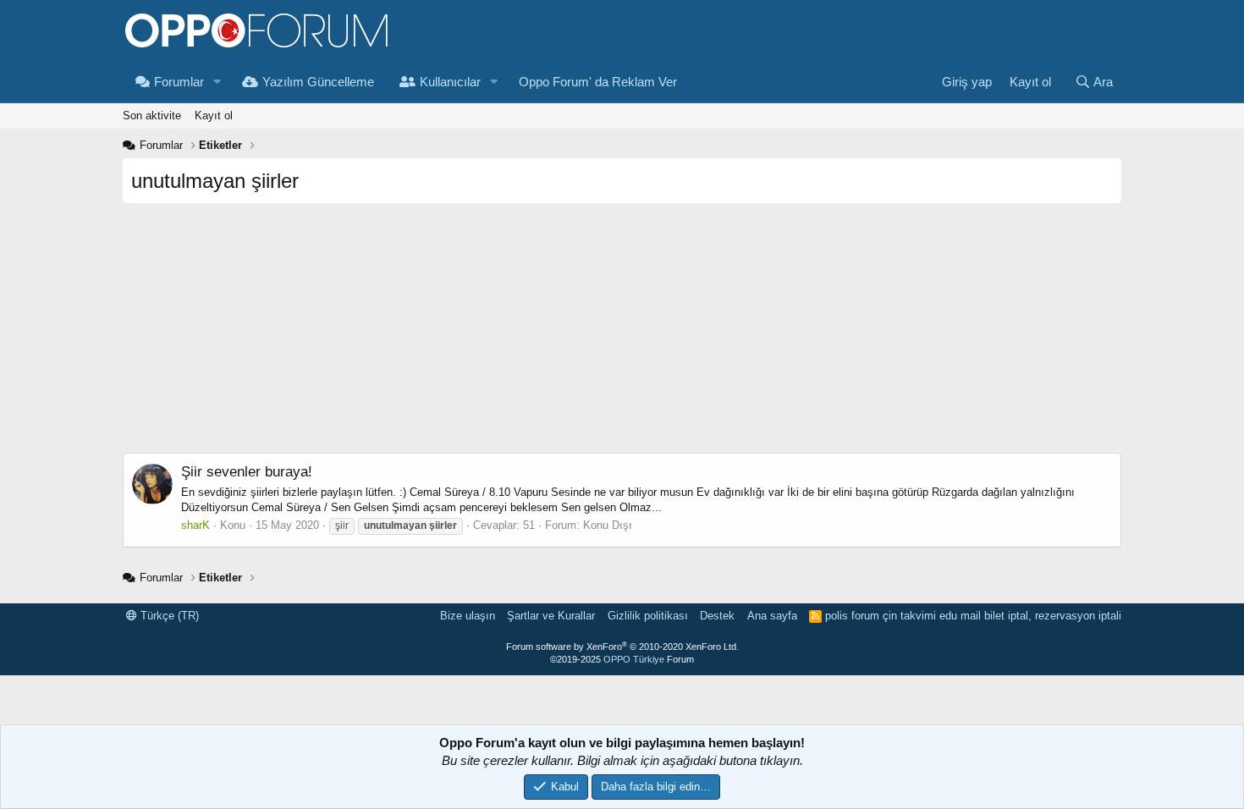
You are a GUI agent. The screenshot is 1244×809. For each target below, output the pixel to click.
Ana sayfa (772, 615)
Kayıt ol (214, 115)
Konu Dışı (607, 525)
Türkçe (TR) (168, 615)
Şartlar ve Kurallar (551, 615)
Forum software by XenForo (622, 646)
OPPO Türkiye (633, 659)
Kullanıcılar (450, 81)
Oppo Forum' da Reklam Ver (598, 81)
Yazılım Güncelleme (318, 81)
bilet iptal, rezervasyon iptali (1052, 615)
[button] (217, 81)
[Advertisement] (622, 334)
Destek (717, 615)
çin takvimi (909, 615)
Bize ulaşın (467, 615)
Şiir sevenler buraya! (246, 472)
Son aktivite (152, 115)
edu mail (960, 615)
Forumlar (179, 81)
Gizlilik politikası (648, 615)
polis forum (852, 615)
